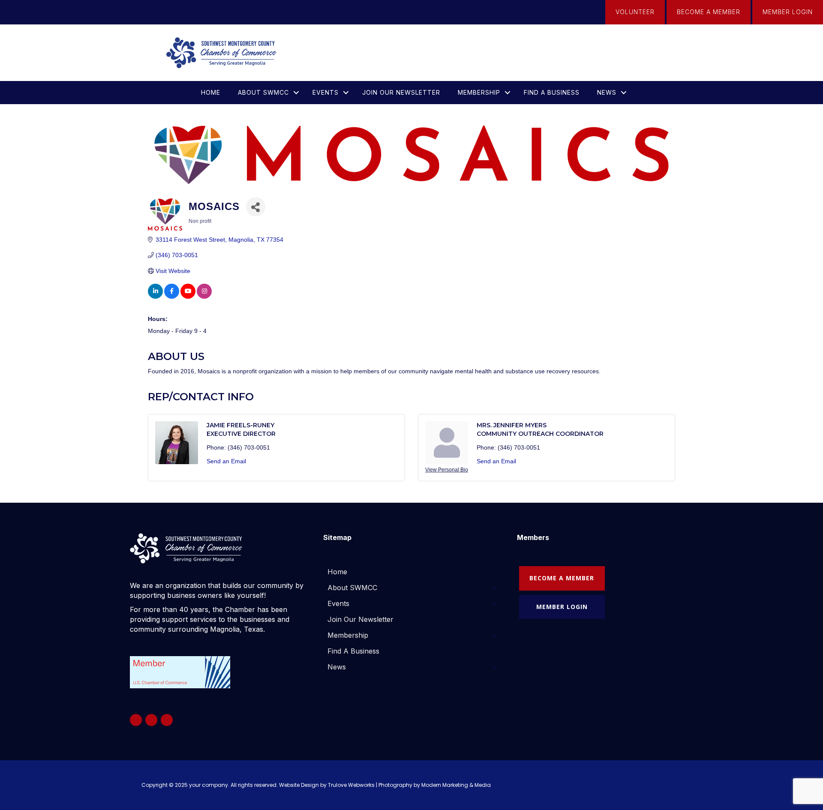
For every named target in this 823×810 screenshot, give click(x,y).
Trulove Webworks (351, 785)
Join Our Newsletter (401, 92)
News (606, 92)
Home (210, 92)
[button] (296, 92)
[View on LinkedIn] (155, 296)
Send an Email (226, 461)
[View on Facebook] (171, 296)
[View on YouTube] (187, 296)
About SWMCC (263, 92)
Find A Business (552, 92)
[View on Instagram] (204, 296)
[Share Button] (255, 206)
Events (325, 92)
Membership (479, 92)
